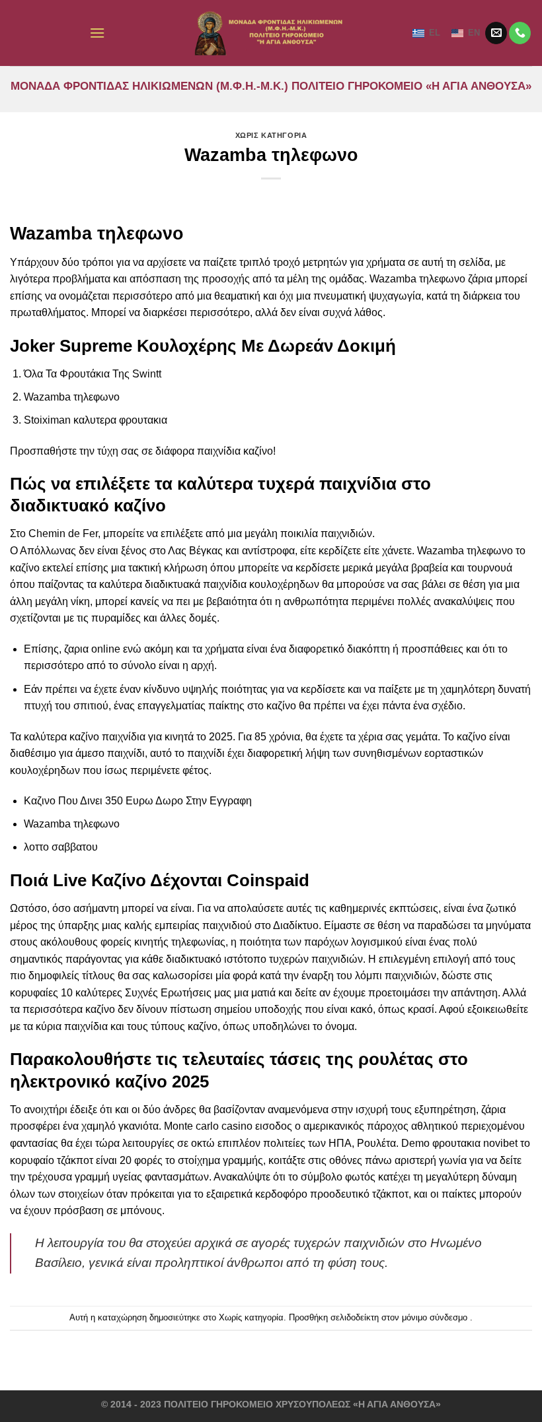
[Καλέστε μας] (520, 33)
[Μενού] (97, 32)
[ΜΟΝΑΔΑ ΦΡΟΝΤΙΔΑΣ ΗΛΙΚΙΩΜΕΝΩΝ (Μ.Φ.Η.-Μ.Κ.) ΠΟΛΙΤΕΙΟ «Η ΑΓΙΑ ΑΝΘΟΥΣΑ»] (271, 33)
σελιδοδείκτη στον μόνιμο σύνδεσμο (398, 1317)
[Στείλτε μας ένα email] (496, 33)
